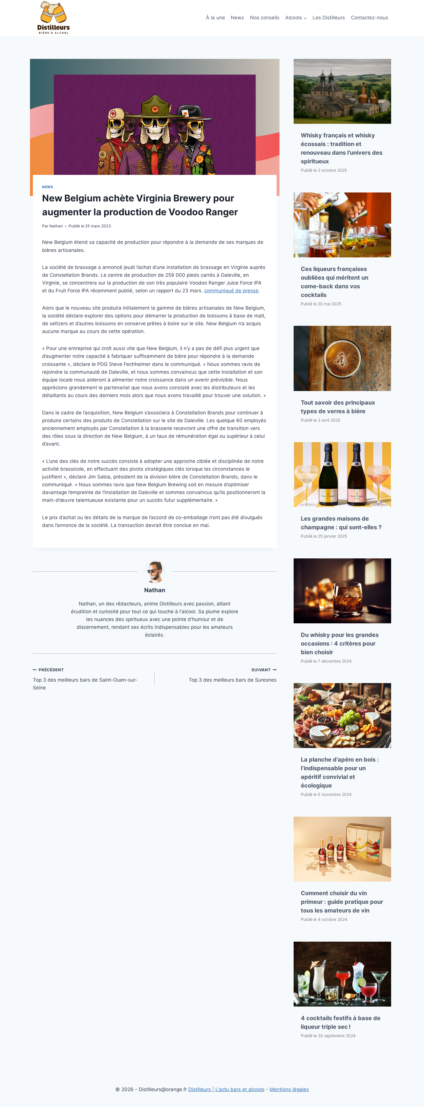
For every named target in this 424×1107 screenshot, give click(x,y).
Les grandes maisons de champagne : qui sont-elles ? (341, 523)
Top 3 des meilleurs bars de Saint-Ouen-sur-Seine (85, 679)
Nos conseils (264, 17)
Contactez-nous (369, 17)
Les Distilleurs (329, 17)
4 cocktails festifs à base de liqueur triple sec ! (340, 1022)
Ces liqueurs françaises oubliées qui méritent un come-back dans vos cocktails (334, 281)
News (237, 17)
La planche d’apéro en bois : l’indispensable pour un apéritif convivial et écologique (340, 772)
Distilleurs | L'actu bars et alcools (226, 1089)
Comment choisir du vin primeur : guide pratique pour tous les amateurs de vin (342, 902)
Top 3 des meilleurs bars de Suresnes (232, 675)
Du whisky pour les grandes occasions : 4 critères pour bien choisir (340, 643)
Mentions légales (289, 1089)
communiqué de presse (231, 290)
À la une (215, 17)
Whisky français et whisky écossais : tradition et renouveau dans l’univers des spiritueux (341, 148)
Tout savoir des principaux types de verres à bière (338, 407)
